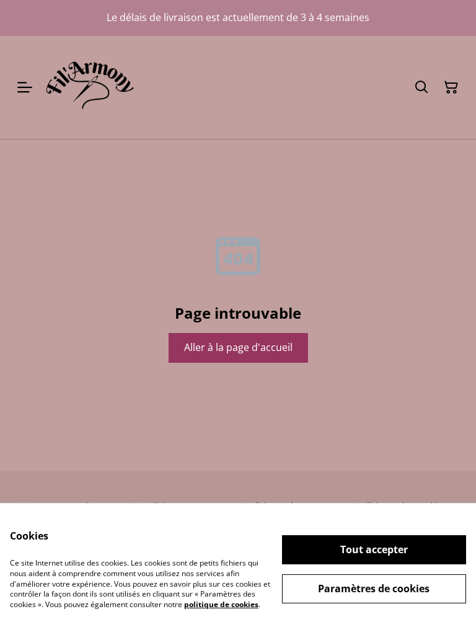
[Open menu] (25, 87)
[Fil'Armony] (90, 87)
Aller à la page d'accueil (238, 347)
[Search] (421, 87)
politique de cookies (221, 604)
